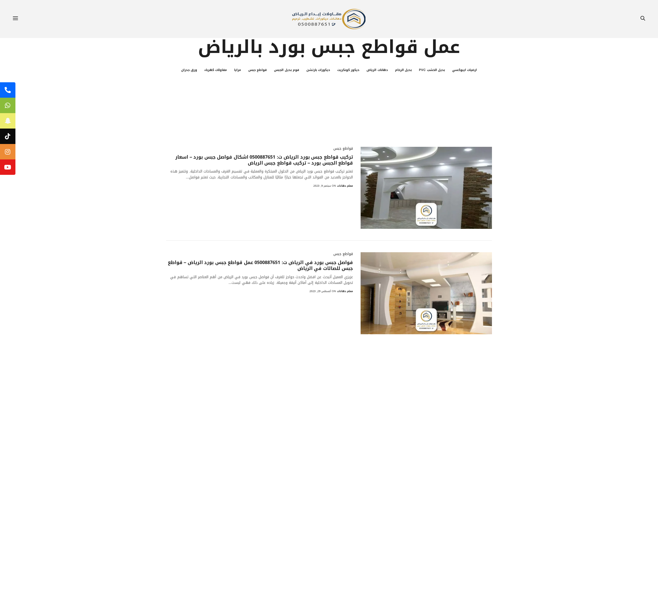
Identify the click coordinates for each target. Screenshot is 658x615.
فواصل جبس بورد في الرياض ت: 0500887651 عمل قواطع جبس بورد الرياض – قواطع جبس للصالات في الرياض (260, 266)
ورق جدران (189, 70)
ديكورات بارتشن (318, 70)
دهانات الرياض (377, 70)
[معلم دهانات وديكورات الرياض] (329, 19)
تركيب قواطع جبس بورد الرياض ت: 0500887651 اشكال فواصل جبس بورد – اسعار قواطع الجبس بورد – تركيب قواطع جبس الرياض (264, 160)
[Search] (643, 19)
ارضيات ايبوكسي (464, 70)
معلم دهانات (345, 185)
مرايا (237, 70)
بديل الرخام (403, 70)
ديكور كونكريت (348, 70)
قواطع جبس (257, 70)
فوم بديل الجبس (286, 70)
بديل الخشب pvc (432, 70)
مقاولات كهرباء (215, 70)
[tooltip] (7, 90)
